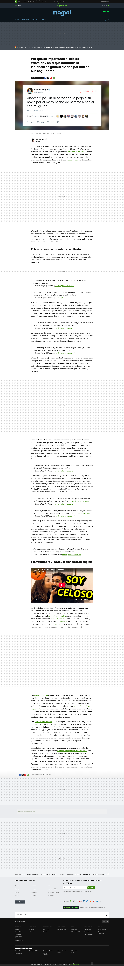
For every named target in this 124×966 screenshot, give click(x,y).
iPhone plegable (45, 874)
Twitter (105, 20)
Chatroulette (73, 160)
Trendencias (87, 929)
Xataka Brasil (18, 953)
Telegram (87, 901)
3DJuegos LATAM (33, 950)
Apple (17, 892)
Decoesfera (87, 932)
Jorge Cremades (57, 619)
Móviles (17, 889)
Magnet (62, 13)
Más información (74, 964)
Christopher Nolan (47, 47)
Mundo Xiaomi (19, 940)
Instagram (83, 901)
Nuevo (104, 5)
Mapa (56, 47)
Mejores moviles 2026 (33, 874)
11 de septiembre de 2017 (71, 554)
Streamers (25, 20)
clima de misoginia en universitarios (72, 750)
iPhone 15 (83, 47)
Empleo (33, 895)
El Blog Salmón (102, 929)
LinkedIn (97, 901)
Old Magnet (48, 774)
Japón (72, 47)
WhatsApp (70, 901)
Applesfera (18, 934)
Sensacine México (48, 950)
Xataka (62, 5)
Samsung (34, 892)
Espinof (45, 932)
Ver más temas (20, 902)
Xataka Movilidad (52, 889)
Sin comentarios (38, 78)
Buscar (105, 914)
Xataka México (19, 950)
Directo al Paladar (61, 929)
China (29, 47)
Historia (43, 20)
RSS (90, 901)
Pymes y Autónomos (101, 932)
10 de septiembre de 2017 (64, 285)
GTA (78, 47)
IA (34, 47)
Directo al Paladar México (61, 951)
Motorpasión (74, 929)
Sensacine (46, 929)
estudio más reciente (43, 721)
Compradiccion (88, 934)
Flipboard (51, 78)
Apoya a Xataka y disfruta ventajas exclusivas (91, 907)
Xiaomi (90, 47)
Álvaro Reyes (58, 624)
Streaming (18, 886)
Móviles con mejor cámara (74, 874)
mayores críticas (41, 695)
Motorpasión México (74, 951)
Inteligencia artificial (53, 892)
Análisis (33, 886)
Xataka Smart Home (18, 937)
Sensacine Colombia (46, 953)
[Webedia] (20, 921)
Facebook (108, 20)
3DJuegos (31, 929)
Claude (62, 874)
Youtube (80, 901)
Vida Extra (31, 932)
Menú (19, 5)
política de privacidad (86, 891)
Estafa (38, 47)
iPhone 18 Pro (87, 874)
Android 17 (55, 874)
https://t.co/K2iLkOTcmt (81, 513)
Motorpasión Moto (75, 932)
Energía (33, 889)
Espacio (50, 886)
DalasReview (62, 621)
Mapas (17, 20)
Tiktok (100, 901)
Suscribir (91, 888)
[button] (41, 139)
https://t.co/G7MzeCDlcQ (80, 501)
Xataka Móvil (18, 932)
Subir (104, 921)
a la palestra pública (57, 616)
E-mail (54, 78)
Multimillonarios (64, 47)
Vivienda (35, 20)
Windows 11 (51, 895)
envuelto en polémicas (77, 152)
